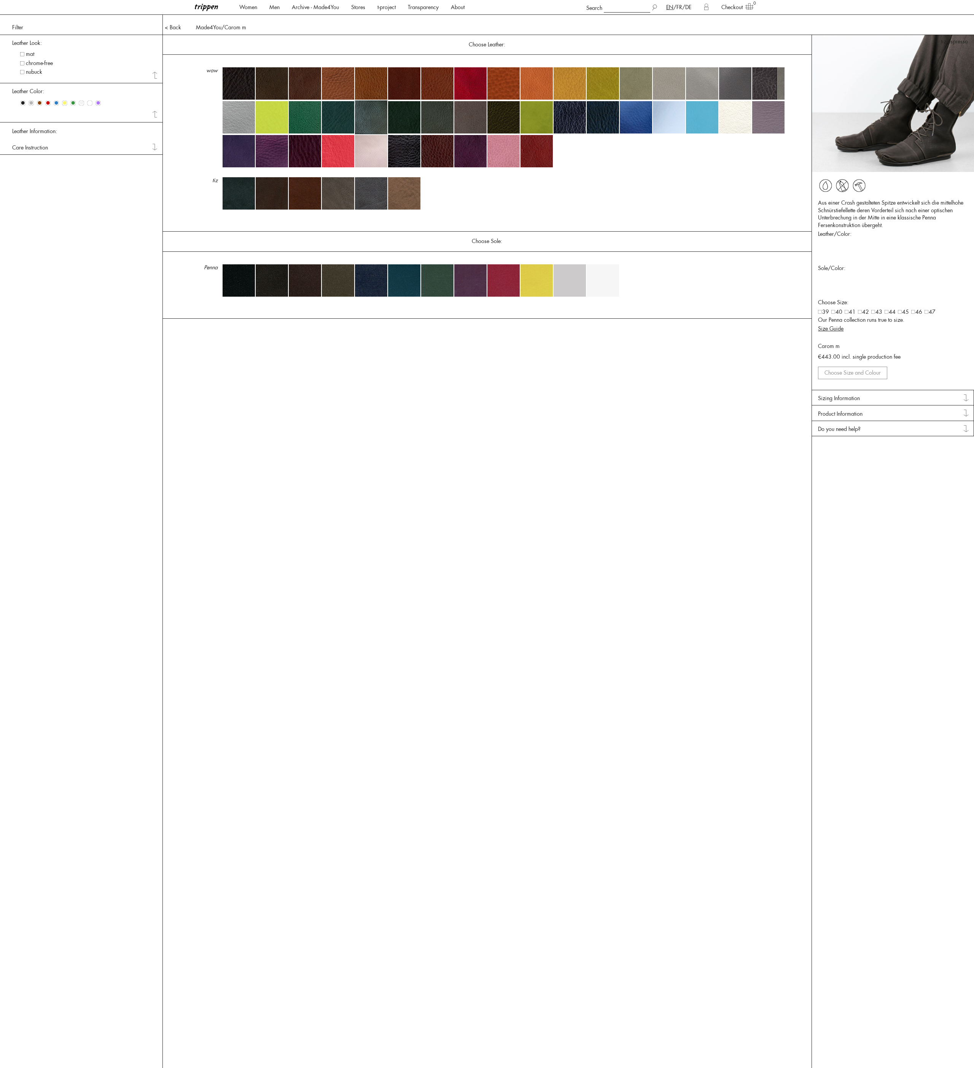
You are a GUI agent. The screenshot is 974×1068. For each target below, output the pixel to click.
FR (679, 7)
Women (248, 7)
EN (669, 7)
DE (688, 7)
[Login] (706, 7)
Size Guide (830, 328)
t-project (386, 7)
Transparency (423, 7)
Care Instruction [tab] (30, 147)
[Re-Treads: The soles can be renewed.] (859, 185)
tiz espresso (954, 41)
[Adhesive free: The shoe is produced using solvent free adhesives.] (825, 185)
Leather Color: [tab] (28, 91)
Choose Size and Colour (852, 372)
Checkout (732, 7)
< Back (173, 27)
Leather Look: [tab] (27, 43)
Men (274, 7)
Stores (358, 7)
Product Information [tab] (840, 413)
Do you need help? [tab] (839, 429)
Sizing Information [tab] (839, 398)
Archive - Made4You (315, 7)
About (458, 7)
